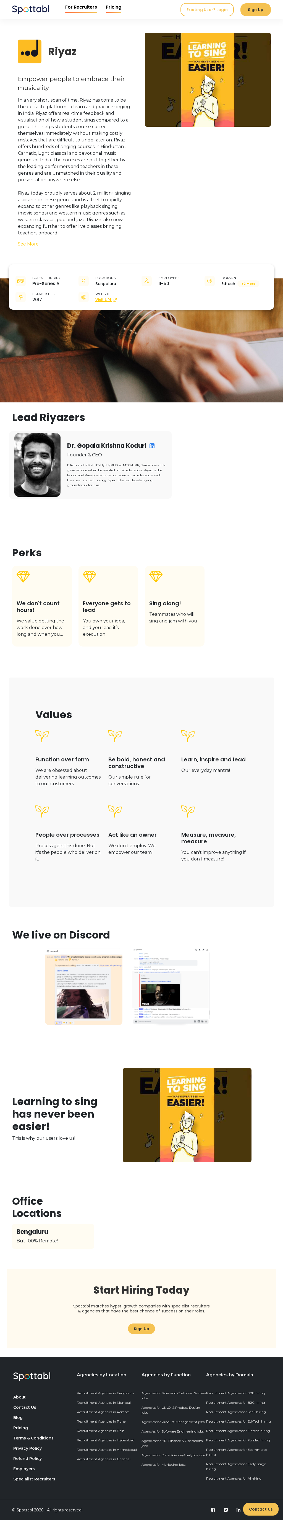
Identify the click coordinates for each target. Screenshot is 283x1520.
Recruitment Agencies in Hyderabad (105, 1440)
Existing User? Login (207, 9)
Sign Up (256, 9)
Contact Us (261, 1509)
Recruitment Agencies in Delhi (101, 1431)
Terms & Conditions (33, 1438)
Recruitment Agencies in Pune (101, 1421)
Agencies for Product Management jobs (173, 1422)
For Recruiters (81, 7)
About (19, 1397)
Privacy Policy (27, 1448)
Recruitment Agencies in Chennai (103, 1459)
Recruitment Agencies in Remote (103, 1412)
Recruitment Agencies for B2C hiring (235, 1402)
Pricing (113, 7)
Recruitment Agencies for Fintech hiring (238, 1431)
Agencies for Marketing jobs (163, 1464)
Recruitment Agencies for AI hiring (233, 1478)
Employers (24, 1468)
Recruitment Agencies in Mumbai (104, 1402)
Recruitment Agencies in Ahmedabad (107, 1449)
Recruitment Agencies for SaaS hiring (236, 1412)
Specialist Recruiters (34, 1479)
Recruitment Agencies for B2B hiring (235, 1393)
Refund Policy (27, 1458)
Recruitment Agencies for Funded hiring (238, 1440)
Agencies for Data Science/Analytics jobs (173, 1455)
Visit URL (103, 300)
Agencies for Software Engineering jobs (173, 1431)
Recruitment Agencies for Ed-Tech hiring (238, 1421)
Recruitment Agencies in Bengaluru (105, 1393)
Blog (18, 1417)
